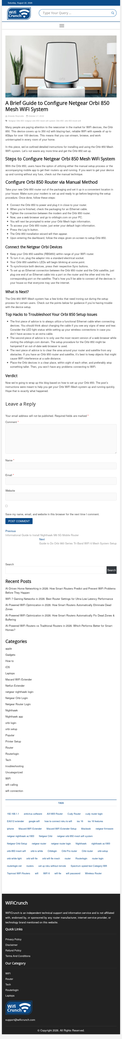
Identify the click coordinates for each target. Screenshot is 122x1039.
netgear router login (61, 843)
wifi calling (11, 784)
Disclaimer (11, 945)
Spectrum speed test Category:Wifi (89, 865)
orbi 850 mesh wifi (73, 121)
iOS (7, 667)
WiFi (8, 778)
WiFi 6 (46, 873)
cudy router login (94, 813)
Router (9, 747)
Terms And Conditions (17, 956)
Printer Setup (13, 741)
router (68, 858)
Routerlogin (12, 754)
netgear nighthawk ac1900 (20, 836)
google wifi (34, 821)
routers (30, 865)
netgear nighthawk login (19, 692)
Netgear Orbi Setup (17, 843)
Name (9, 460)
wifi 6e (57, 873)
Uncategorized (14, 772)
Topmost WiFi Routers (18, 873)
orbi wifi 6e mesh (51, 858)
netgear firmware (104, 828)
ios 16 (80, 821)
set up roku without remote (52, 865)
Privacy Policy (13, 939)
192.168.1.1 (13, 813)
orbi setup (11, 729)
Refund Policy (13, 950)
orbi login (10, 723)
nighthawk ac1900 (100, 843)
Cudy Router (74, 813)
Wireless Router (93, 873)
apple (8, 648)
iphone (10, 828)
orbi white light (14, 858)
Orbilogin (52, 851)
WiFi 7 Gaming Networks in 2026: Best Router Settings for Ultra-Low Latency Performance (59, 599)
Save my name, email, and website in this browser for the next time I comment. (52, 514)
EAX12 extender (15, 821)
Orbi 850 (60, 121)
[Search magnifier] (113, 13)
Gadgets (10, 655)
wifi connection (14, 791)
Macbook (86, 828)
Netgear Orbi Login (16, 698)
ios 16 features (95, 821)
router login (97, 858)
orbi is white (37, 851)
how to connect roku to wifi (58, 821)
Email (9, 475)
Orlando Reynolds (15, 116)
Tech (8, 760)
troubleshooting (14, 766)
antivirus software (33, 813)
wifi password (73, 873)
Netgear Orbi (45, 836)
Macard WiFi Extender (18, 679)
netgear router (39, 843)
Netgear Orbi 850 (16, 121)
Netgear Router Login (18, 704)
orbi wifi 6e (31, 858)
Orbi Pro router (69, 851)
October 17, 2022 (36, 116)
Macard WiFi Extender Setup (61, 828)
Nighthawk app (14, 716)
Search (9, 564)
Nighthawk (11, 710)
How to (9, 661)
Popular (9, 735)
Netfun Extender (15, 685)
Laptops (10, 673)
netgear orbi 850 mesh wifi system (40, 121)
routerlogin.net (14, 865)
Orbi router (87, 851)
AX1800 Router (55, 813)
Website (10, 490)
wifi (36, 873)
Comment (12, 422)
